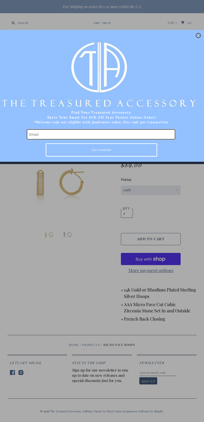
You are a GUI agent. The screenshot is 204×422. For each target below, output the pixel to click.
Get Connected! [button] (101, 150)
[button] (198, 36)
